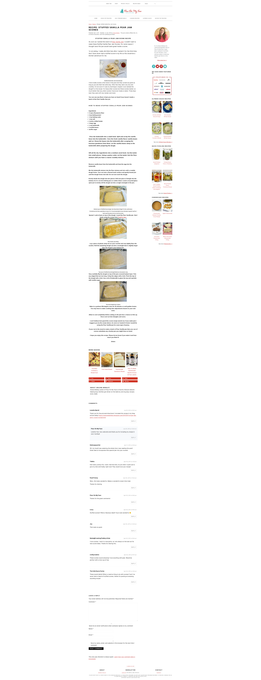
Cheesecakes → (168, 243)
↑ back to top (130, 666)
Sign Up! (124, 672)
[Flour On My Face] (130, 15)
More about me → (162, 60)
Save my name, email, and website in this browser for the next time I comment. (112, 644)
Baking (94, 24)
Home (90, 24)
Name (91, 629)
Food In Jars (122, 217)
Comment (92, 602)
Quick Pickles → (168, 193)
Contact (159, 672)
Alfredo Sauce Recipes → (165, 142)
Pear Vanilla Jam (118, 42)
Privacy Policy (102, 672)
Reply (133, 421)
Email (91, 635)
